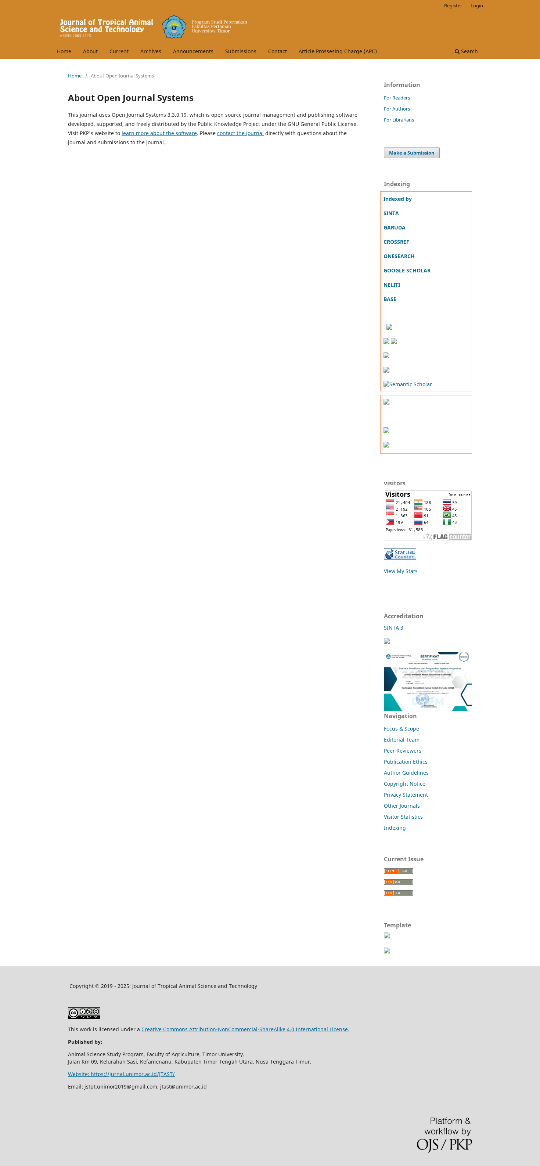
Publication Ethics (406, 761)
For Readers (397, 97)
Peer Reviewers (402, 750)
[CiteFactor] (386, 370)
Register (453, 5)
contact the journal (240, 133)
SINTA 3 (393, 627)
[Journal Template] (387, 936)
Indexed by (398, 198)
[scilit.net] (394, 341)
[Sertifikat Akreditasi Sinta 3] (428, 709)
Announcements (193, 51)
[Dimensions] (389, 327)
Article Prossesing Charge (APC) (338, 51)
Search (469, 51)
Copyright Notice (404, 783)
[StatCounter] (400, 557)
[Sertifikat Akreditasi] (387, 641)
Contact (277, 51)
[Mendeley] (386, 402)
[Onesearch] (384, 327)
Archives (150, 51)
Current (119, 51)
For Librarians (399, 119)
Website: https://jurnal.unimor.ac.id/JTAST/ (121, 1074)
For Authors (397, 108)
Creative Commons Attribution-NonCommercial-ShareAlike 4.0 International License (244, 1029)
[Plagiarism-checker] (386, 445)
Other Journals (402, 805)
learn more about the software (159, 133)
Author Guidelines (406, 772)
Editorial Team (402, 739)
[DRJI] (386, 341)
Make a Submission (412, 152)
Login (477, 5)
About (90, 51)
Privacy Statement (406, 794)
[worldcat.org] (386, 356)
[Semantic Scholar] (408, 384)
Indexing (395, 827)
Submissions (240, 51)
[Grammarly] (386, 431)
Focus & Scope (401, 728)
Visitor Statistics (403, 816)
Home (64, 51)
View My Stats (401, 571)
